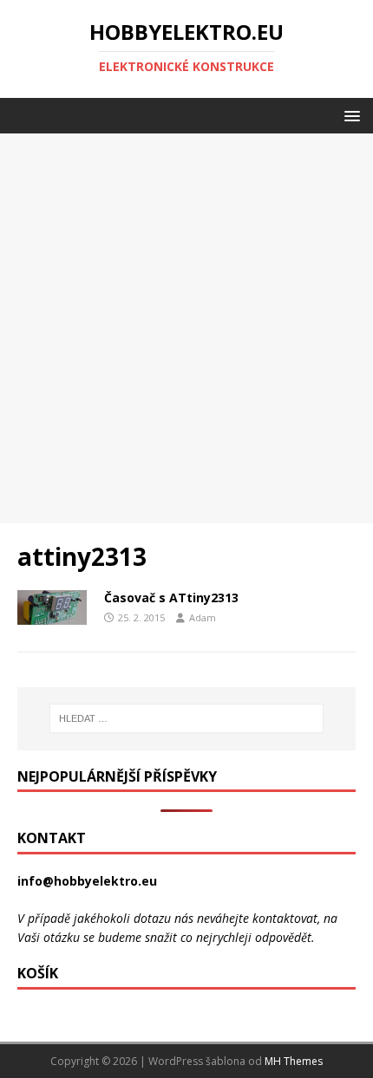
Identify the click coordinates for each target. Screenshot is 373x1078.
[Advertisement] (186, 328)
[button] (349, 114)
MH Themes (294, 1061)
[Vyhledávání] (187, 718)
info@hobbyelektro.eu (87, 881)
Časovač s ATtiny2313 (171, 597)
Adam (202, 617)
